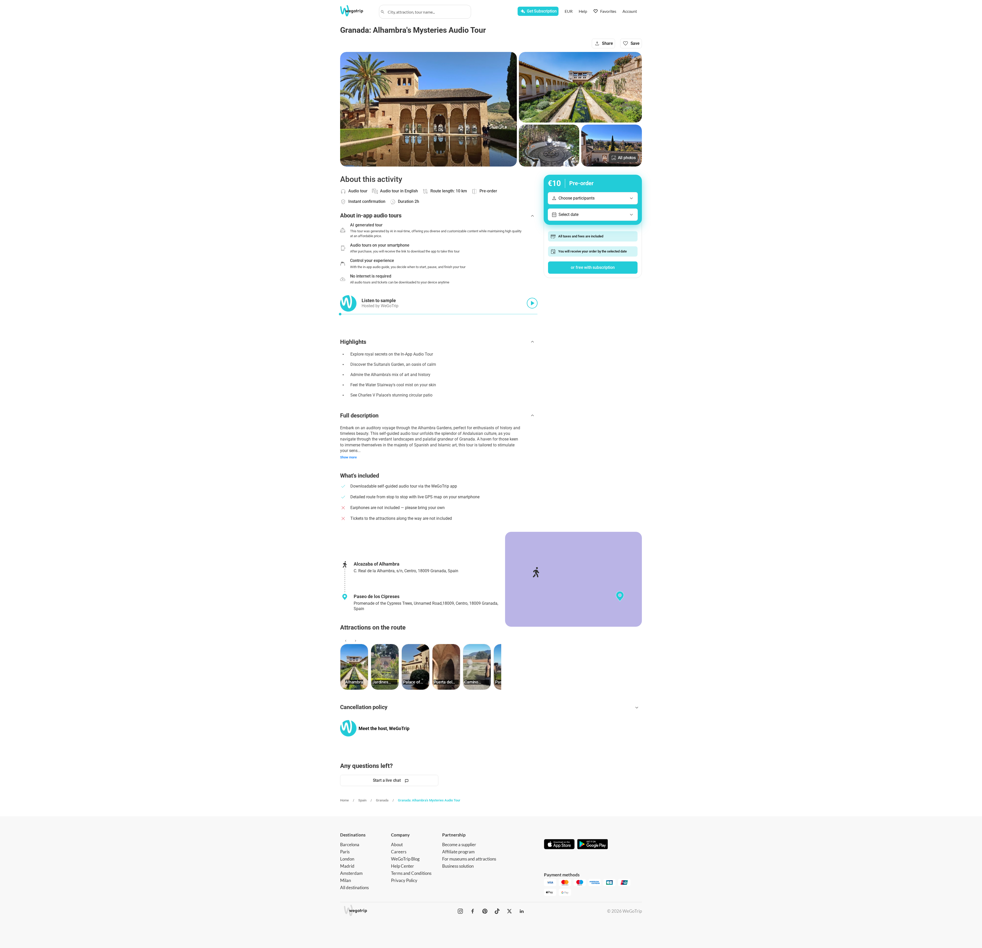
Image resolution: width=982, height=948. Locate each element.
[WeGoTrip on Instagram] (460, 911)
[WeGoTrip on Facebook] (472, 911)
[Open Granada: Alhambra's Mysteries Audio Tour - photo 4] (611, 146)
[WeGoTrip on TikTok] (497, 911)
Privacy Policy (404, 880)
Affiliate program (458, 851)
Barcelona (349, 844)
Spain (362, 800)
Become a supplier (459, 844)
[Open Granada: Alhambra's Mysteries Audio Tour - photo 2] (580, 87)
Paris (345, 851)
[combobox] (427, 11)
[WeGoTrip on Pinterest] (485, 911)
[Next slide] (355, 641)
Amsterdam (351, 873)
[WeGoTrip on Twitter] (509, 911)
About (397, 844)
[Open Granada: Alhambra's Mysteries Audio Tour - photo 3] (549, 146)
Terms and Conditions (411, 873)
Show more (348, 457)
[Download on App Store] (559, 844)
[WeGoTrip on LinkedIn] (522, 911)
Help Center (402, 866)
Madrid (347, 866)
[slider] (340, 314)
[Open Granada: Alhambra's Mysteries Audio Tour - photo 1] (428, 109)
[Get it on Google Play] (592, 844)
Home (344, 800)
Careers (398, 851)
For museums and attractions (469, 859)
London (347, 859)
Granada (382, 800)
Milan (345, 880)
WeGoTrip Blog (405, 859)
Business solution (458, 866)
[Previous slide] (345, 641)
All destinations (354, 887)
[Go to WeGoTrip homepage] (356, 10)
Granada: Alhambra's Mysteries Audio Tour (429, 800)
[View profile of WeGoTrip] (348, 728)
